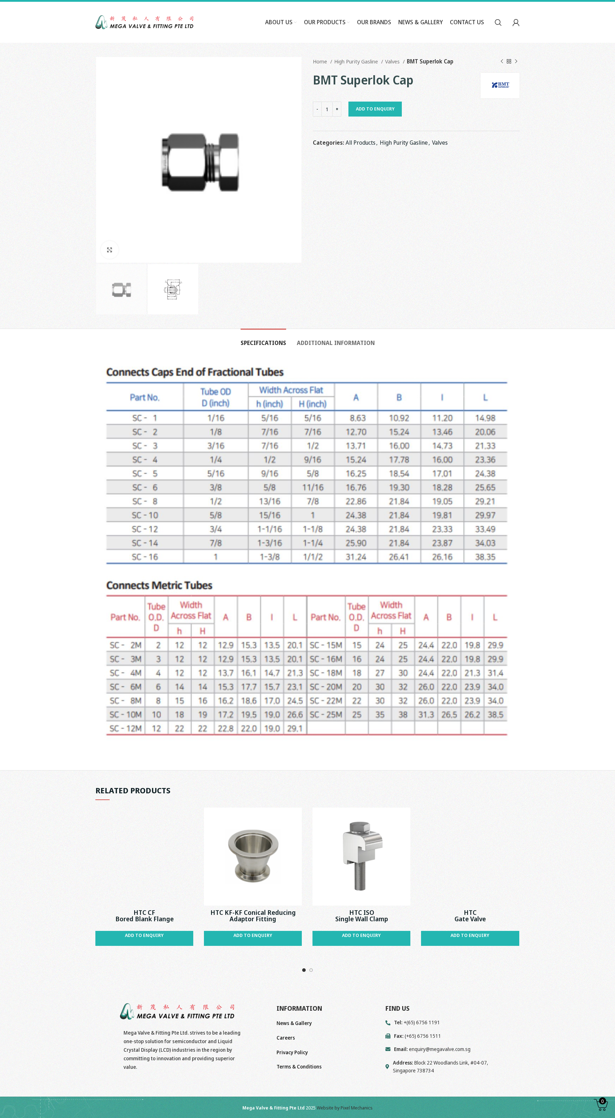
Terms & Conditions (299, 1066)
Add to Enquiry (375, 108)
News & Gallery (294, 1023)
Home (320, 61)
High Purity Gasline (356, 61)
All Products (360, 142)
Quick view (188, 819)
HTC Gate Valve (470, 915)
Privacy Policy (292, 1052)
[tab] (263, 339)
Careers (286, 1037)
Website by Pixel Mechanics (345, 1107)
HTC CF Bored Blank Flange (144, 915)
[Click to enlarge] (110, 250)
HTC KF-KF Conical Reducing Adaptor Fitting (253, 915)
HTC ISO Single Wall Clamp (361, 915)
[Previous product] (501, 61)
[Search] (498, 22)
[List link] (452, 1049)
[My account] (516, 22)
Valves (393, 61)
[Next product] (516, 61)
